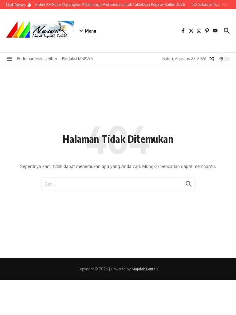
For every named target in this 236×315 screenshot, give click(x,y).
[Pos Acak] (212, 58)
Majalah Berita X (145, 269)
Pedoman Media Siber (37, 58)
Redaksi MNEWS (77, 58)
